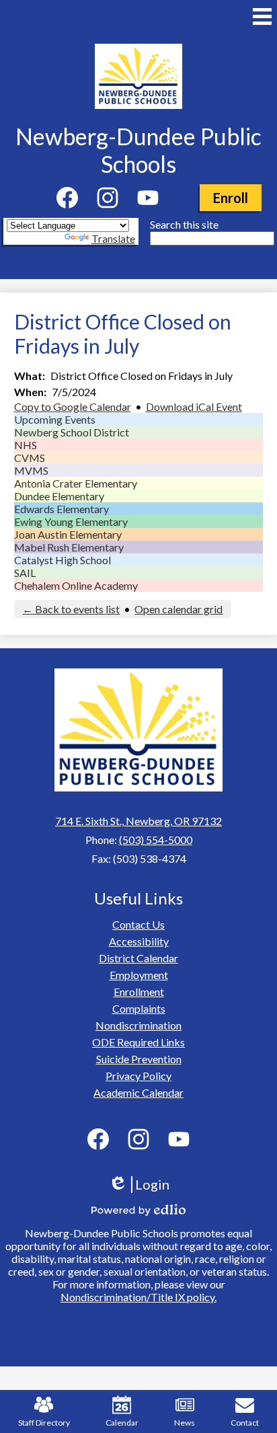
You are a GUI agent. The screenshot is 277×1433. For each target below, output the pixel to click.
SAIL (25, 572)
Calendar (122, 1423)
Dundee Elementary (59, 496)
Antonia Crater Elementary (75, 483)
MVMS (31, 470)
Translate (113, 238)
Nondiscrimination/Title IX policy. (138, 1296)
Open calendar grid (178, 609)
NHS (25, 444)
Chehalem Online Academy (76, 585)
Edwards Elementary (61, 508)
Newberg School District (71, 432)
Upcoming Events (54, 419)
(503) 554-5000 (155, 839)
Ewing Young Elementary (71, 521)
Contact (245, 1423)
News (184, 1423)
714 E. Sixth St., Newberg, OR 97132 (138, 820)
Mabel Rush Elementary (69, 547)
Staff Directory (44, 1423)
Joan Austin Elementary (68, 534)
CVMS (29, 457)
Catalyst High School (62, 559)
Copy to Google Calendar (72, 406)
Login (143, 1184)
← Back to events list (71, 609)
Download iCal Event (194, 406)
